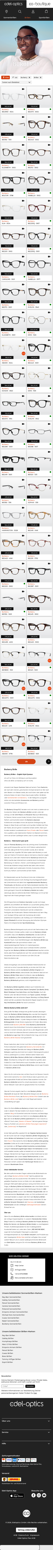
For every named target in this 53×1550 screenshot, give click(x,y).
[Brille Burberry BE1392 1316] (13, 486)
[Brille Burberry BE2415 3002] (39, 598)
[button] (13, 4)
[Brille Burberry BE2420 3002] (39, 626)
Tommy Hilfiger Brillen (11, 1359)
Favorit (10, 1141)
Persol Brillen (7, 1350)
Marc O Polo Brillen (10, 1344)
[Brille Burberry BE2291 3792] (39, 542)
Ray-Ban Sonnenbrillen (11, 1297)
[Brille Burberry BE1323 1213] (39, 458)
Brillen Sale (21, 1237)
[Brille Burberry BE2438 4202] (13, 626)
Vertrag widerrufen (26, 1530)
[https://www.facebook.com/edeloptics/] (33, 1495)
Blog (12, 1113)
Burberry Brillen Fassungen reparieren (32, 1124)
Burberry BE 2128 (19, 1025)
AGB (15, 1535)
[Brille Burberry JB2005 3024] (13, 347)
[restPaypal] (21, 1460)
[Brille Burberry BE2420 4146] (13, 542)
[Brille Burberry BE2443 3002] (39, 124)
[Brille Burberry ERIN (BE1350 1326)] (39, 319)
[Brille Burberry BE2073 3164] (13, 403)
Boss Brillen (7, 1356)
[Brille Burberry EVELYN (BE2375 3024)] (39, 710)
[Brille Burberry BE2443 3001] (39, 347)
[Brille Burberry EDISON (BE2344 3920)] (13, 375)
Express (30, 1202)
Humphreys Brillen (10, 1341)
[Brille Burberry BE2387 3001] (39, 570)
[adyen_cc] (4, 1460)
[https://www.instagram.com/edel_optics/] (39, 1495)
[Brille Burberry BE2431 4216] (13, 710)
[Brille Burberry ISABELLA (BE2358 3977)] (39, 263)
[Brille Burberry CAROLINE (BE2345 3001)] (13, 263)
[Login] (33, 12)
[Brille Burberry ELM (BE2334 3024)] (13, 207)
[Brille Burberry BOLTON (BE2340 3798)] (13, 179)
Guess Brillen (7, 1353)
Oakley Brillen (8, 1338)
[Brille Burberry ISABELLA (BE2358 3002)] (39, 179)
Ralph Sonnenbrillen (10, 1321)
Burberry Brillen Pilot (30, 1096)
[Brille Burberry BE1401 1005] (39, 654)
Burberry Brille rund (11, 1099)
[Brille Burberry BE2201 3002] (13, 235)
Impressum (34, 1535)
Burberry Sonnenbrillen (11, 1324)
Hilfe (4, 1443)
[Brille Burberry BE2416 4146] (39, 514)
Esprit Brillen (7, 1362)
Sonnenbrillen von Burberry (17, 798)
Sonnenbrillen (10, 18)
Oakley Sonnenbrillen (11, 1300)
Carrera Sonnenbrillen (11, 1306)
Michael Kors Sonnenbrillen (13, 1315)
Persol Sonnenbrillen (10, 1303)
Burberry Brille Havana (12, 1038)
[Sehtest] (7, 12)
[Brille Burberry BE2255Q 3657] (39, 207)
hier (20, 1077)
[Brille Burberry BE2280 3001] (13, 430)
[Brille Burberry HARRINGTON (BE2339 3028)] (13, 514)
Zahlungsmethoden (34, 1205)
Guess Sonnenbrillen (10, 1318)
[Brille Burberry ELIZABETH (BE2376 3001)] (13, 319)
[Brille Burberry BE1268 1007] (39, 430)
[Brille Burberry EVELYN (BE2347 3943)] (39, 291)
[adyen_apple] (28, 1460)
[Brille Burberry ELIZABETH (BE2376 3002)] (13, 151)
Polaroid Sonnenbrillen (11, 1309)
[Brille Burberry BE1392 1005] (13, 598)
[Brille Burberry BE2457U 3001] (13, 682)
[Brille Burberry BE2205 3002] (13, 570)
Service (5, 1432)
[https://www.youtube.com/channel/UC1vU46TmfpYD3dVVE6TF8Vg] (44, 1495)
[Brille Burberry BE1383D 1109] (13, 654)
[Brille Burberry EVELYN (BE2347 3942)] (39, 403)
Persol (41, 830)
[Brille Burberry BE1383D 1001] (39, 738)
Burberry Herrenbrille (34, 1047)
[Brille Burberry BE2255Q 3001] (39, 235)
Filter (7, 77)
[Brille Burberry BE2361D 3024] (13, 96)
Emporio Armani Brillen (12, 1347)
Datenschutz (23, 1535)
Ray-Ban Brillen (8, 1335)
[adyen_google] (33, 1460)
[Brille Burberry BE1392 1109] (13, 124)
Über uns (6, 1421)
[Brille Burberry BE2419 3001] (13, 458)
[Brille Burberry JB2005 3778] (13, 738)
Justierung (12, 1126)
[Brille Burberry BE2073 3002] (39, 96)
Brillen (28, 18)
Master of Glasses (25, 1121)
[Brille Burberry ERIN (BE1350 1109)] (39, 375)
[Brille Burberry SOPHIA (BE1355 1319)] (39, 486)
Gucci (29, 830)
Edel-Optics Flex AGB (26, 1538)
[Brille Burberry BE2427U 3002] (39, 682)
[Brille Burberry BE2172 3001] (13, 291)
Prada (33, 830)
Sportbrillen (44, 18)
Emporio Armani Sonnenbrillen (15, 1312)
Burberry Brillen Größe (20, 1176)
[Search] (20, 12)
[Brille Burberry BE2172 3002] (39, 151)
